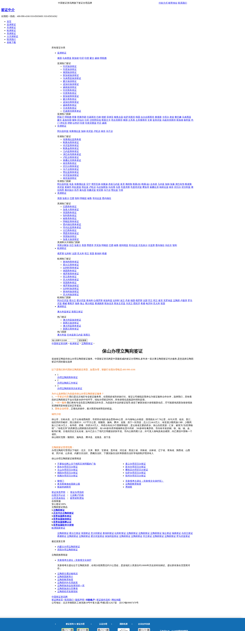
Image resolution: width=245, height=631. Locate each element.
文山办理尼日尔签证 (67, 470)
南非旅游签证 (70, 178)
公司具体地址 (58, 498)
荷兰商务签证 (70, 276)
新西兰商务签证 (71, 329)
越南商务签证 (70, 105)
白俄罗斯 (98, 300)
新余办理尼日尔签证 (67, 467)
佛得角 (128, 184)
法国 (74, 253)
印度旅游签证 (70, 69)
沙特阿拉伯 (95, 120)
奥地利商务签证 (71, 262)
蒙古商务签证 (70, 99)
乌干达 (109, 131)
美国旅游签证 (70, 236)
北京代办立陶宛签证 (63, 513)
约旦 (99, 123)
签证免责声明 (58, 492)
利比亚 (85, 187)
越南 (97, 58)
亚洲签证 (11, 24)
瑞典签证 (176, 533)
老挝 (172, 117)
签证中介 (8, 10)
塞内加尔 (69, 190)
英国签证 (85, 533)
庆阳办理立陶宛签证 (67, 549)
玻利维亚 (123, 245)
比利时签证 (120, 533)
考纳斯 (128, 487)
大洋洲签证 (12, 36)
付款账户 (90, 600)
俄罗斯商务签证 (71, 273)
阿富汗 (60, 117)
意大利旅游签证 (71, 294)
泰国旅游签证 (70, 72)
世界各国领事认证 (62, 522)
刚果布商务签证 (71, 142)
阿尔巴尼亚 (63, 300)
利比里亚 (76, 187)
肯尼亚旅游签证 (71, 175)
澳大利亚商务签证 (72, 326)
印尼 (81, 58)
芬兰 (150, 300)
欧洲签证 (11, 30)
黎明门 (60, 481)
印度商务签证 (70, 93)
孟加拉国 (66, 120)
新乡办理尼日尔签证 (135, 467)
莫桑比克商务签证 (72, 160)
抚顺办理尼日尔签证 (67, 475)
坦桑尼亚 (91, 190)
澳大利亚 (61, 335)
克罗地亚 (167, 300)
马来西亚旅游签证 (72, 78)
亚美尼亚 (157, 120)
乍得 (121, 190)
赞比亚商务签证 (71, 172)
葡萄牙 (70, 303)
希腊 (104, 253)
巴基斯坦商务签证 (72, 111)
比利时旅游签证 (71, 288)
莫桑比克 (154, 187)
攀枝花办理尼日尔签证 (136, 470)
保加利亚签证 (112, 536)
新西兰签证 (77, 311)
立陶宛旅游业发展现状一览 (71, 585)
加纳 (83, 131)
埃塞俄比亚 (75, 131)
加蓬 (172, 184)
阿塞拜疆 (81, 117)
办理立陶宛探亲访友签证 (69, 388)
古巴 (71, 245)
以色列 (76, 123)
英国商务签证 (70, 282)
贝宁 (88, 184)
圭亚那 (151, 245)
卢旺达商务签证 (71, 157)
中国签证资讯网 (59, 343)
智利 (77, 198)
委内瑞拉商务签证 (72, 224)
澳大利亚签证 (64, 311)
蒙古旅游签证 (70, 81)
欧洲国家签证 (58, 528)
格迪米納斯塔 (64, 487)
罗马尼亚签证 (183, 536)
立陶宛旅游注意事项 (67, 588)
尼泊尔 (80, 120)
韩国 (138, 117)
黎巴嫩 (178, 117)
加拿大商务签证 (71, 209)
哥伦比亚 (97, 198)
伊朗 (69, 123)
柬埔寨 (158, 117)
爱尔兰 (72, 300)
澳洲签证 (61, 306)
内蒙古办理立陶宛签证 (68, 546)
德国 (132, 300)
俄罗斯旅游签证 (71, 285)
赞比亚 (114, 190)
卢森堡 (183, 300)
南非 (103, 131)
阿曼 (74, 117)
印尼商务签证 (70, 90)
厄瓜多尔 (142, 245)
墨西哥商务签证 (71, 233)
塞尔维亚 (89, 303)
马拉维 (111, 187)
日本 (87, 120)
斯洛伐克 (108, 303)
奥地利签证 (108, 533)
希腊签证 (61, 536)
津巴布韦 (179, 184)
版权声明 (79, 600)
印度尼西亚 (90, 123)
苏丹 (76, 190)
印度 (87, 58)
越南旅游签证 (70, 87)
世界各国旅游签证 (62, 519)
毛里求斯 (125, 187)
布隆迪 (104, 184)
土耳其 (131, 120)
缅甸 (74, 120)
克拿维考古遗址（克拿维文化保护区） (144, 481)
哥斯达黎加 (63, 245)
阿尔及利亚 (63, 131)
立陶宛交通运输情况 (67, 573)
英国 (92, 253)
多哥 (122, 184)
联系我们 (182, 3)
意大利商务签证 (71, 279)
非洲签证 (11, 27)
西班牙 (136, 303)
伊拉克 (63, 123)
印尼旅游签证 (70, 66)
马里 (118, 187)
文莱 (149, 120)
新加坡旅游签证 (71, 75)
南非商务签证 (70, 163)
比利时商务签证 (71, 267)
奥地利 (98, 253)
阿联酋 (103, 58)
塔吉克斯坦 (116, 120)
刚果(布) (137, 184)
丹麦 (127, 300)
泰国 (59, 58)
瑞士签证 (166, 533)
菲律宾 (110, 117)
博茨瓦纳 (95, 184)
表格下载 (11, 42)
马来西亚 (66, 58)
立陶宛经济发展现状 (67, 591)
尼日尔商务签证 (71, 166)
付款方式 (163, 3)
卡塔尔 (165, 117)
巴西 (72, 198)
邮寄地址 (172, 3)
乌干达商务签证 (71, 169)
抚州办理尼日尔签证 (135, 475)
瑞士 (82, 303)
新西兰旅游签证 (71, 323)
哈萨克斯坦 (129, 117)
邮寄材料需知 (77, 498)
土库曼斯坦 (141, 120)
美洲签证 (11, 33)
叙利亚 (187, 120)
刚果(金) (145, 184)
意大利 (80, 253)
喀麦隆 (188, 184)
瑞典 (77, 303)
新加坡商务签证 (71, 96)
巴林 (98, 117)
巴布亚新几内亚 (75, 335)
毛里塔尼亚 (136, 187)
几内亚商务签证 (71, 151)
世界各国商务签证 (62, 516)
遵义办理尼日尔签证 (135, 464)
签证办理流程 (77, 492)
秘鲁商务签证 (70, 218)
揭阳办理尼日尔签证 (67, 473)
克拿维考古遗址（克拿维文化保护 (74, 560)
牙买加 (97, 245)
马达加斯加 (102, 187)
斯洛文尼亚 (119, 303)
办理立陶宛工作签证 (67, 383)
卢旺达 (97, 131)
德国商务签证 (70, 270)
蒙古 (92, 58)
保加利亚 (107, 300)
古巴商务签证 (70, 230)
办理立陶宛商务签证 (67, 377)
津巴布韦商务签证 (72, 154)
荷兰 (87, 253)
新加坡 (75, 58)
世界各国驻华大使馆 (63, 525)
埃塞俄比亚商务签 (72, 139)
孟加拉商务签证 (71, 102)
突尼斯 (99, 190)
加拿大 (65, 198)
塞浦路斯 (99, 303)
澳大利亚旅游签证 (72, 320)
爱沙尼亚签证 (97, 536)
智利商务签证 (70, 215)
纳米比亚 (163, 187)
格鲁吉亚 (118, 117)
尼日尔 (177, 187)
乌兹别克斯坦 (169, 120)
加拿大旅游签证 (71, 239)
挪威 (64, 303)
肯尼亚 (89, 131)
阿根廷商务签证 (71, 221)
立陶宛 (176, 300)
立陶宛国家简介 (65, 576)
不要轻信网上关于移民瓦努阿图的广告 (76, 464)
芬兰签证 (147, 536)
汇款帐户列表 (77, 495)
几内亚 (161, 184)
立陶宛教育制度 (133, 484)
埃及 (71, 184)
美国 (59, 198)
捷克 (160, 300)
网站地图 (116, 600)
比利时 (68, 253)
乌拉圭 (168, 245)
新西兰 (86, 335)
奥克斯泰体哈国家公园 (68, 484)
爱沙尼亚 (81, 300)
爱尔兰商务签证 (71, 264)
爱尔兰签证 (75, 533)
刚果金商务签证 (71, 148)
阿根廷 (83, 198)
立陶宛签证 (87, 343)
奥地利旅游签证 (71, 291)
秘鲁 (89, 198)
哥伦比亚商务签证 (72, 227)
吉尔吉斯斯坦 (147, 117)
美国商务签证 (70, 212)
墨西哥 (90, 245)
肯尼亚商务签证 (71, 145)
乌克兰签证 (187, 533)
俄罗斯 (60, 253)
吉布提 (153, 184)
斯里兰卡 (106, 120)
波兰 (122, 300)
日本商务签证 (70, 108)
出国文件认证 (58, 495)
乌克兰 (129, 303)
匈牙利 (149, 303)
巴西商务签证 (70, 206)
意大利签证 (96, 533)
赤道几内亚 (114, 184)
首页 (9, 21)
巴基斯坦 (91, 117)
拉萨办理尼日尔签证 (135, 473)
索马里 (82, 190)
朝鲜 (104, 117)
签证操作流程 (103, 600)
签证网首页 (57, 600)
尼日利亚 (186, 187)
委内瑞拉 (106, 198)
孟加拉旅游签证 (71, 84)
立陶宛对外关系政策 (67, 582)
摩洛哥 (145, 187)
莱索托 (68, 187)
